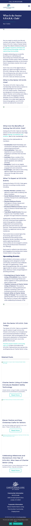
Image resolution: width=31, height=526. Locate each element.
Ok (10, 523)
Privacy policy (18, 523)
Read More (15, 395)
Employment (16, 511)
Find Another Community (15, 509)
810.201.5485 (15, 495)
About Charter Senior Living (15, 506)
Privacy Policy (22, 517)
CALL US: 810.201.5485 (15, 1)
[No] (29, 522)
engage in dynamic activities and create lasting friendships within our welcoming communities (14, 49)
